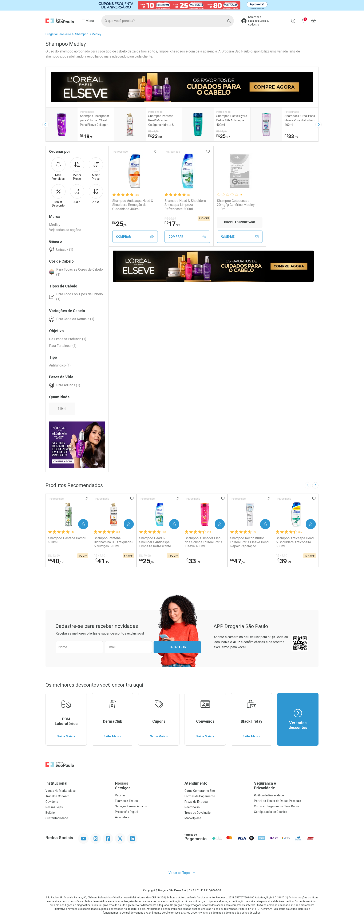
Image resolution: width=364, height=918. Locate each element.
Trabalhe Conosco (58, 796)
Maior (96, 176)
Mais (58, 176)
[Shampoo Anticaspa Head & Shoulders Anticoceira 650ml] (295, 514)
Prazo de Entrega (196, 801)
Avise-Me (227, 236)
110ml (62, 408)
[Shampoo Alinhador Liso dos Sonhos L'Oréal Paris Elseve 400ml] (204, 514)
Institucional (56, 783)
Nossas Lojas (54, 807)
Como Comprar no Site (200, 790)
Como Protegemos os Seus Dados (277, 806)
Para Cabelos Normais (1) (75, 319)
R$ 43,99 (54, 555)
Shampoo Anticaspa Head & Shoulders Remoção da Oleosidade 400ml (132, 205)
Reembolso (192, 807)
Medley (96, 34)
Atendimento (196, 783)
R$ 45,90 (281, 555)
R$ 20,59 (170, 218)
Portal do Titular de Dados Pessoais (277, 801)
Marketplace (193, 818)
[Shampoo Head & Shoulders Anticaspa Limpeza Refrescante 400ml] (159, 514)
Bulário (50, 812)
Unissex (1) (64, 250)
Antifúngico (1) (60, 365)
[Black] (182, 5)
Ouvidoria (52, 801)
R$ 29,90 (145, 555)
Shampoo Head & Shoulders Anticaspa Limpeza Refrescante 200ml (185, 205)
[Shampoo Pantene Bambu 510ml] (68, 514)
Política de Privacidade (269, 795)
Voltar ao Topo (180, 873)
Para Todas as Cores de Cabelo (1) (79, 271)
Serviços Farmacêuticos (131, 806)
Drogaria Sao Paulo (58, 34)
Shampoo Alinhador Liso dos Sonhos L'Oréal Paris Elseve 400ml (203, 542)
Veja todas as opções (65, 230)
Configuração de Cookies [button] (270, 811)
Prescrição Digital (126, 811)
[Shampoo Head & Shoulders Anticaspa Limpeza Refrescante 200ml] (187, 171)
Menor (77, 176)
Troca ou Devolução (198, 812)
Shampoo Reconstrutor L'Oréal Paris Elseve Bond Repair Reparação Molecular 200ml (249, 542)
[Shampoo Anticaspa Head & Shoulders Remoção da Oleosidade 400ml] (135, 171)
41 (101, 561)
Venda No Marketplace (61, 790)
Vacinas (120, 795)
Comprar (123, 236)
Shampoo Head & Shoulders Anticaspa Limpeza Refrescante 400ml (155, 542)
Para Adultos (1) (68, 385)
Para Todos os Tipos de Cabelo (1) (79, 296)
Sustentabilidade (57, 818)
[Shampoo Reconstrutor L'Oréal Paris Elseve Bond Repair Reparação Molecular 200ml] (250, 514)
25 (119, 223)
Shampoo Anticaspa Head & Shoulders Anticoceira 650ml (295, 542)
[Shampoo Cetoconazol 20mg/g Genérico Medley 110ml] (239, 171)
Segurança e (265, 785)
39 (283, 561)
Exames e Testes (126, 801)
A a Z (77, 202)
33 (192, 561)
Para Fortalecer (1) (62, 346)
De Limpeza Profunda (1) (67, 339)
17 (172, 223)
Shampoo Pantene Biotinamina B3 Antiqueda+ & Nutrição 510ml (113, 542)
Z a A (95, 202)
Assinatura (122, 817)
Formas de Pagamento (200, 796)
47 (237, 561)
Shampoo (81, 34)
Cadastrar (177, 647)
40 (55, 561)
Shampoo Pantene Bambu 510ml (67, 540)
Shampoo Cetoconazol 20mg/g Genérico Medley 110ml (236, 205)
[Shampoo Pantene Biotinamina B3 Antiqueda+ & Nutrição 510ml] (113, 514)
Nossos (122, 785)
